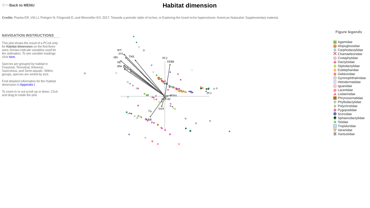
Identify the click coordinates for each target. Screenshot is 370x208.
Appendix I (27, 84)
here (12, 57)
